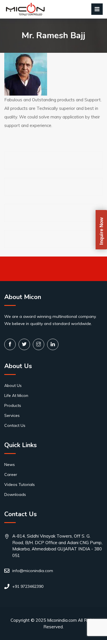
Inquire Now (101, 231)
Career (10, 474)
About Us (13, 385)
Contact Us (14, 425)
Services (12, 415)
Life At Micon (16, 395)
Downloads (15, 494)
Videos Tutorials (19, 484)
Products (12, 405)
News (9, 464)
